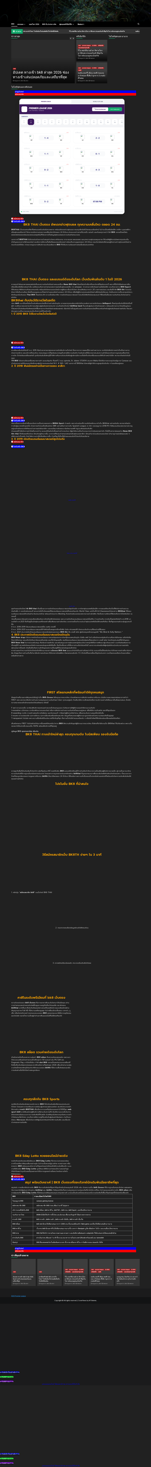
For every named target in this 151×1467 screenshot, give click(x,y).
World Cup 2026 (98, 101)
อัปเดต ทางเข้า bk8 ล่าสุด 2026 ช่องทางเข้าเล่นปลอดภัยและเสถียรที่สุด (23, 1279)
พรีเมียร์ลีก (100, 45)
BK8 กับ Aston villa (49, 24)
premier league (86, 45)
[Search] (138, 24)
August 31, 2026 (18, 80)
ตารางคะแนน (115, 109)
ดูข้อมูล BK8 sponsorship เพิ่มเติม (25, 731)
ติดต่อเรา (81, 24)
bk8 (14, 68)
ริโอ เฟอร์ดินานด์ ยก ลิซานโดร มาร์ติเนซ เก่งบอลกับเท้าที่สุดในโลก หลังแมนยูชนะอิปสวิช (52, 31)
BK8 (12, 24)
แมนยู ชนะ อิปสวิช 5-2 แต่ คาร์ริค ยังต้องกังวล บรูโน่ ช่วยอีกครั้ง (127, 1279)
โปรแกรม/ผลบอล (100, 109)
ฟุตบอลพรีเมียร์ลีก (65, 24)
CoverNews (82, 1300)
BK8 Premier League (18, 1296)
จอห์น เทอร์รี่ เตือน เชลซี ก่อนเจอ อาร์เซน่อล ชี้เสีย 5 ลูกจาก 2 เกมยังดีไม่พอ (113, 31)
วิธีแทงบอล (20, 1119)
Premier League (46, 101)
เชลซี (79, 70)
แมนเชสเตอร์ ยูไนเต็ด (83, 47)
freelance (92, 58)
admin (26, 80)
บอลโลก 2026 (34, 24)
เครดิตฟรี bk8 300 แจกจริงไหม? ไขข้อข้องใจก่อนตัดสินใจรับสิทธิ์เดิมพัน (49, 1279)
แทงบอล (20, 24)
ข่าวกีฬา (94, 45)
